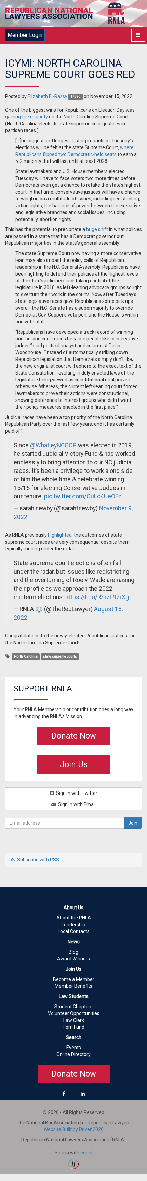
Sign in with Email (76, 804)
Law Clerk (73, 1020)
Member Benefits (73, 986)
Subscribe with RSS (38, 859)
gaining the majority (26, 116)
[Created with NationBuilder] (73, 1163)
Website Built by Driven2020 (74, 1129)
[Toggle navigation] (138, 35)
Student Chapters (73, 1006)
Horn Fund (73, 1027)
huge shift (97, 229)
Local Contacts (74, 931)
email (86, 1152)
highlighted (60, 535)
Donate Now (73, 736)
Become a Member (73, 979)
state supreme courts (60, 657)
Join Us (74, 764)
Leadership (73, 924)
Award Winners (73, 958)
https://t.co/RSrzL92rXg (97, 597)
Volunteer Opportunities (73, 1013)
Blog (73, 952)
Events (73, 1047)
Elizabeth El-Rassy (47, 96)
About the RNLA (73, 917)
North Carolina (26, 657)
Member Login (25, 35)
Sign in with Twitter (76, 793)
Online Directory (73, 1054)
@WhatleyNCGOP (53, 445)
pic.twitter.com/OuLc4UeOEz (82, 496)
